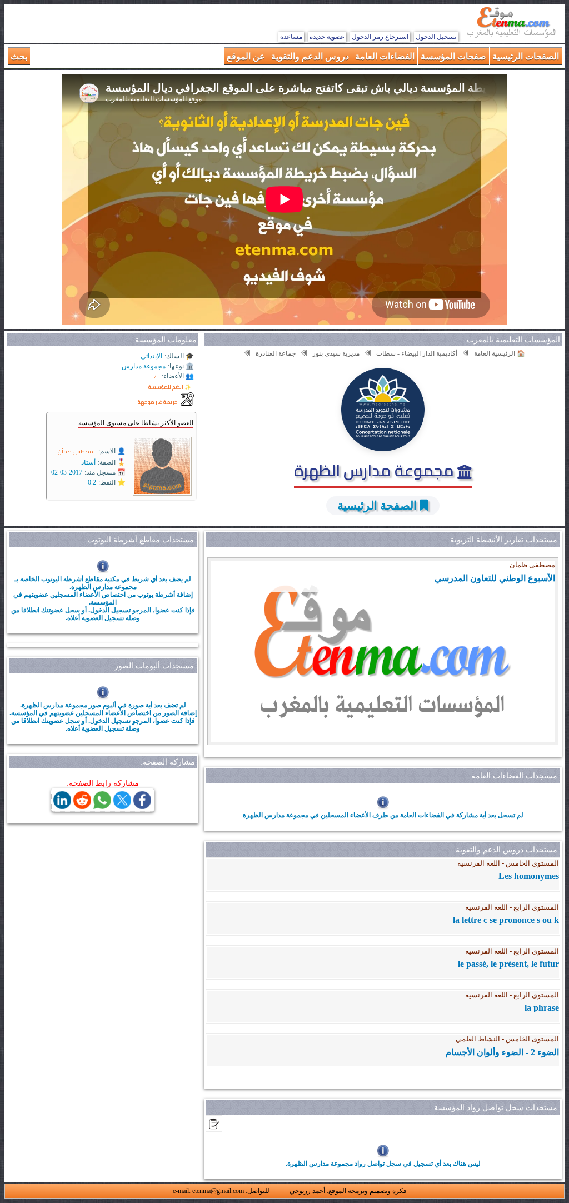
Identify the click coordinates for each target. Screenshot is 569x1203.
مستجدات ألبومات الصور (154, 666)
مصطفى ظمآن (75, 451)
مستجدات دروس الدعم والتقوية (506, 850)
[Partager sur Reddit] (82, 806)
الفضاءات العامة (385, 55)
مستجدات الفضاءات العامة (514, 776)
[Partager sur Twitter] (122, 806)
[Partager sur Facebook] (142, 806)
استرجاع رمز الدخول (380, 37)
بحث (19, 55)
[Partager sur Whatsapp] (102, 806)
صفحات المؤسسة (453, 55)
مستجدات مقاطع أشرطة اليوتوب (140, 540)
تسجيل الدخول (436, 37)
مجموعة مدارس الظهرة (375, 470)
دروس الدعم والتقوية (310, 55)
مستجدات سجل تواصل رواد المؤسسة (495, 1108)
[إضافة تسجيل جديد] (214, 1129)
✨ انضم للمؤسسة (169, 387)
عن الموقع (246, 55)
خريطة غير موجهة (158, 402)
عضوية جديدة (327, 37)
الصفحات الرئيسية (525, 55)
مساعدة (291, 37)
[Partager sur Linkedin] (62, 806)
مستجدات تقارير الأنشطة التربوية (503, 540)
